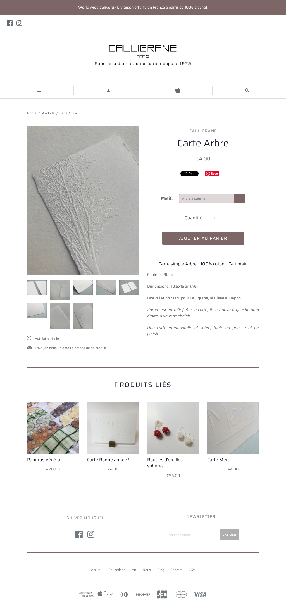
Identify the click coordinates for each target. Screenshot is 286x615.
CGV (192, 569)
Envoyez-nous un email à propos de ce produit (66, 348)
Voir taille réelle (43, 338)
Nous (147, 569)
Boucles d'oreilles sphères (165, 462)
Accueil (96, 569)
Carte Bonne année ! (108, 459)
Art (134, 569)
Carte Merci (219, 459)
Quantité (193, 217)
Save (214, 173)
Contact (176, 569)
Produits (48, 113)
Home (32, 113)
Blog (160, 569)
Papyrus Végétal (44, 459)
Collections (117, 569)
